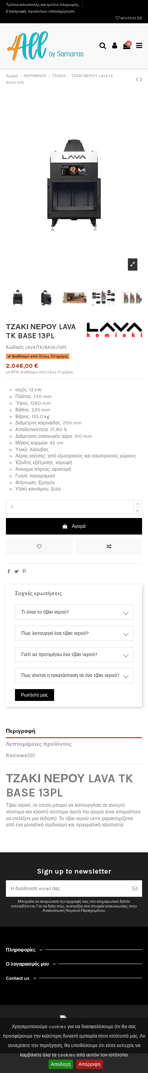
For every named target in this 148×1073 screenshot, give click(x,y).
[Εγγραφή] (135, 888)
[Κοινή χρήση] (8, 571)
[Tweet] (16, 571)
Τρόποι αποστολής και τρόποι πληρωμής (43, 4)
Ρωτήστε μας (34, 695)
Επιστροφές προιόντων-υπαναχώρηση (40, 11)
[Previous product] (138, 79)
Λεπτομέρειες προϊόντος (38, 744)
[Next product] (141, 79)
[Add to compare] (108, 546)
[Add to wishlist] (39, 546)
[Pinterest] (24, 571)
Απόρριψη (90, 1064)
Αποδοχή (61, 1064)
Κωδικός (15, 347)
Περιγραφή (21, 731)
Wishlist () (131, 18)
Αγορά (79, 526)
